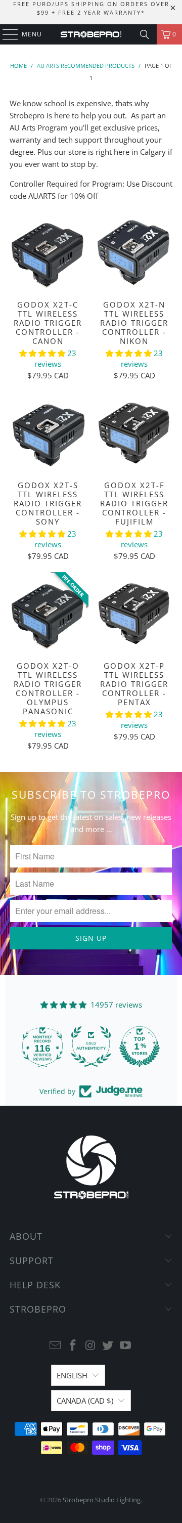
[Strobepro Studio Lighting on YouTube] (125, 1345)
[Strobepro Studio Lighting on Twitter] (108, 1345)
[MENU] (5, 34)
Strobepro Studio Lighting (102, 1499)
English (72, 1375)
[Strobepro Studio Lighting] (91, 34)
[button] (43, 353)
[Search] (144, 34)
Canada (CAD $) (85, 1401)
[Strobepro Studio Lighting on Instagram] (90, 1345)
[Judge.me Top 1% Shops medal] (139, 1046)
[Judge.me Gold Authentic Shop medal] (91, 1046)
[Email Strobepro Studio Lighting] (55, 1345)
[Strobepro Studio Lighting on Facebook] (72, 1345)
